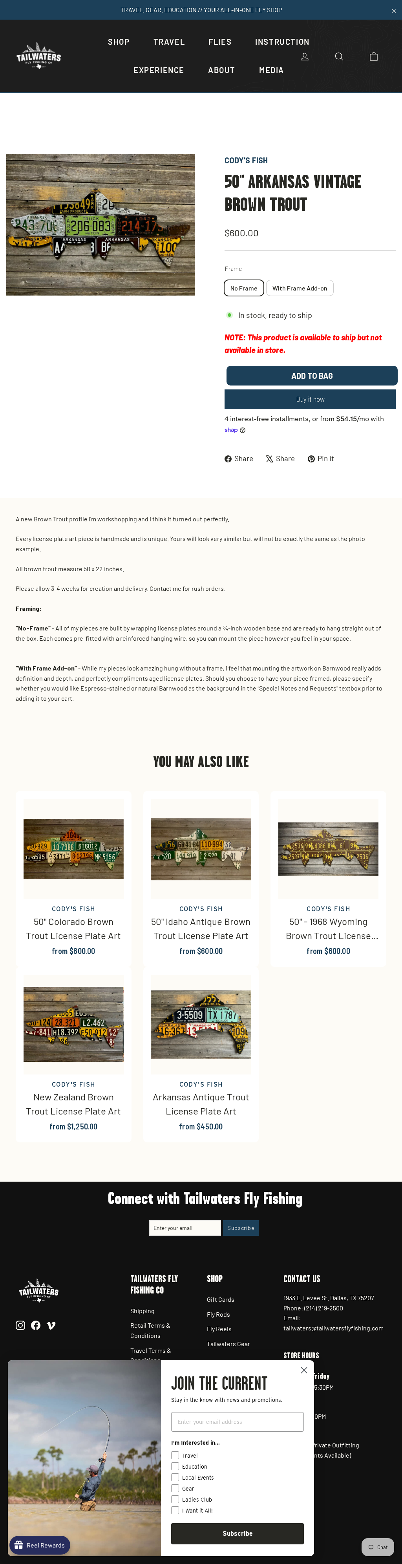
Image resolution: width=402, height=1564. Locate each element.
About (222, 70)
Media (271, 70)
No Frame (244, 288)
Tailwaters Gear (228, 1343)
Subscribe (238, 1533)
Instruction (282, 41)
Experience (159, 70)
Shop (119, 41)
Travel (169, 41)
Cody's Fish (246, 160)
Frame (233, 268)
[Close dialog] (304, 1370)
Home (14, 127)
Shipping (142, 1310)
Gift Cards (220, 1299)
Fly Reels (219, 1328)
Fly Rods (218, 1314)
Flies (220, 41)
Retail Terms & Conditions (150, 1330)
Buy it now (310, 399)
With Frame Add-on (299, 288)
